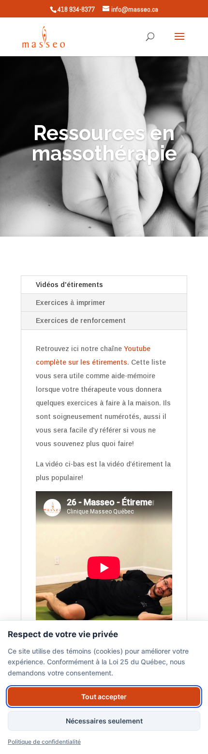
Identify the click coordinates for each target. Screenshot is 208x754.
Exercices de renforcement (81, 320)
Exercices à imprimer (70, 302)
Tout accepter (104, 696)
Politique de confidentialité (44, 741)
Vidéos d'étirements (69, 285)
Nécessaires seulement (104, 721)
